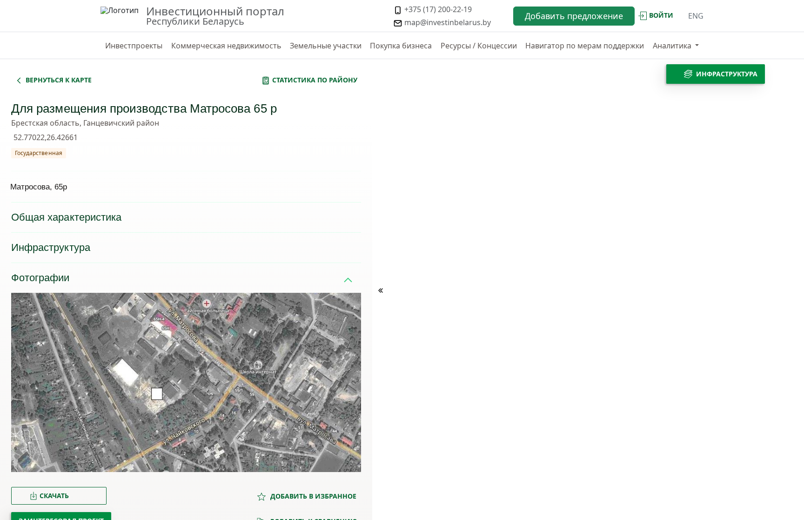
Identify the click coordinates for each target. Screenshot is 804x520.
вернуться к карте (59, 79)
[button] (676, 45)
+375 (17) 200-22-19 (437, 9)
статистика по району (314, 79)
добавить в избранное (312, 496)
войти (661, 15)
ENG (696, 16)
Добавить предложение (574, 15)
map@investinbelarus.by (446, 22)
